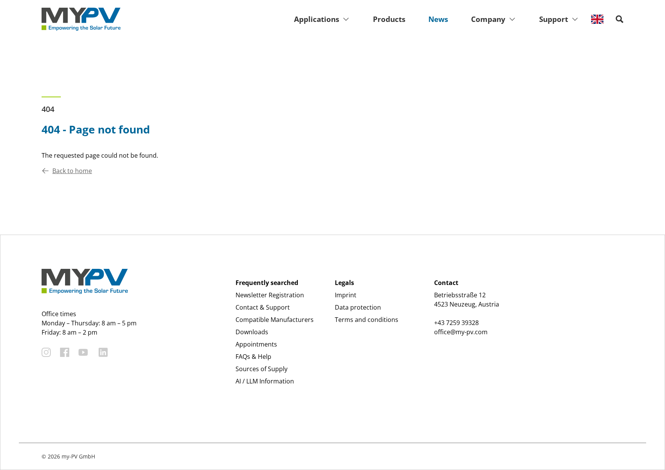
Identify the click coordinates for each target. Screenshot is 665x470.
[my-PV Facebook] (64, 352)
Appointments (256, 344)
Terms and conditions (366, 319)
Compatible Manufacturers (275, 319)
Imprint (345, 295)
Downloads (252, 332)
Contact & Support (263, 307)
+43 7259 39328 (456, 322)
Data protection (358, 307)
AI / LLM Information (265, 381)
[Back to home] (81, 19)
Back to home (72, 171)
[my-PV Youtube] (83, 352)
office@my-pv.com (461, 332)
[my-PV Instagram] (46, 352)
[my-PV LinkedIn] (103, 352)
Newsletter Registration (270, 295)
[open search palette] (619, 19)
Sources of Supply (261, 369)
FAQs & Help (253, 356)
